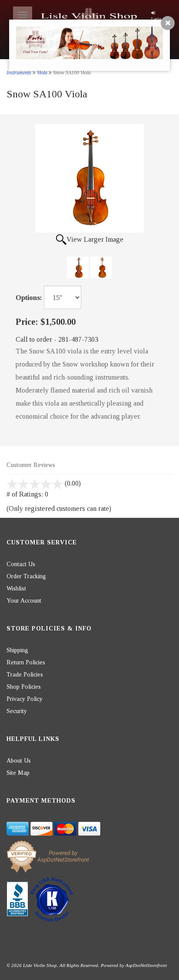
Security (17, 711)
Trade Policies (25, 674)
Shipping (17, 650)
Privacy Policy (25, 699)
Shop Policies (24, 686)
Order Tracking (26, 576)
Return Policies (26, 662)
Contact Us (21, 564)
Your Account (24, 600)
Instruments (19, 73)
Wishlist (16, 588)
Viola (42, 73)
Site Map (18, 773)
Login (156, 19)
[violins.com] (90, 17)
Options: (29, 297)
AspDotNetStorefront (146, 965)
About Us (19, 760)
